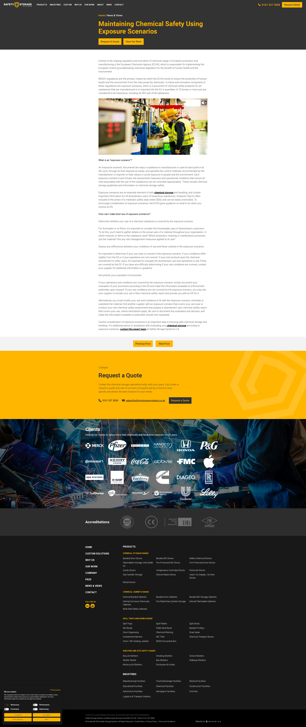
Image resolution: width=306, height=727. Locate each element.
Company (91, 573)
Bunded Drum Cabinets (166, 597)
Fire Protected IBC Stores (168, 562)
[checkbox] (6, 705)
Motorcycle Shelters (132, 664)
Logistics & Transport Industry (137, 696)
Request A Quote (110, 41)
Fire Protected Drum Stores (202, 562)
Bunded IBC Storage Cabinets (203, 597)
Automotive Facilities (132, 691)
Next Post (164, 343)
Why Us (78, 5)
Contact (119, 5)
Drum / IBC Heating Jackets (136, 641)
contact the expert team (133, 329)
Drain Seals (194, 632)
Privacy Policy (151, 721)
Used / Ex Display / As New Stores (202, 576)
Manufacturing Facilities (134, 681)
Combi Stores (129, 570)
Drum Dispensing (131, 632)
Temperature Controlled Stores (170, 570)
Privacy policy (55, 690)
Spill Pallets (161, 623)
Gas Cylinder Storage (132, 574)
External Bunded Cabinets (135, 597)
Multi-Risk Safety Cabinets (135, 609)
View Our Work (133, 41)
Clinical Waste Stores (166, 574)
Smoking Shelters (164, 656)
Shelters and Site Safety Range (139, 651)
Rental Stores (129, 582)
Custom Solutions (97, 553)
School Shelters (196, 656)
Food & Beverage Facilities (168, 681)
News (109, 5)
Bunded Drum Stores (132, 558)
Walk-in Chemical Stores (200, 558)
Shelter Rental (129, 660)
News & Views (93, 585)
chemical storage (163, 192)
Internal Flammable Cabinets (202, 601)
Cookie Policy (139, 721)
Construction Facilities (199, 686)
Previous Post (142, 343)
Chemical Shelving (164, 632)
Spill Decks (194, 623)
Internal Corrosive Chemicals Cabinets (136, 603)
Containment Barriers (132, 636)
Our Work (89, 5)
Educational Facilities (132, 686)
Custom (67, 5)
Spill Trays (127, 623)
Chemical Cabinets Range (136, 592)
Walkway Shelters (197, 660)
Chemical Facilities (165, 686)
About (100, 5)
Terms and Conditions (166, 721)
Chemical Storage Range (135, 553)
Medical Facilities (197, 681)
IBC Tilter (160, 636)
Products (42, 5)
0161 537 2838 (271, 4)
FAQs (88, 579)
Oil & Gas (193, 691)
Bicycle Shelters (130, 656)
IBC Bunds (127, 628)
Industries (55, 5)
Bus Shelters (162, 660)
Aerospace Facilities (165, 691)
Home (101, 15)
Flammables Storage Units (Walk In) (138, 564)
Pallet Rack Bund (164, 628)
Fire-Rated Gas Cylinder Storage (171, 601)
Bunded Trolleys (196, 628)
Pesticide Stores (197, 570)
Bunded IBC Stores (165, 558)
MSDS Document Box (166, 641)
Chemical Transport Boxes (201, 636)
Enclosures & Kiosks (165, 664)
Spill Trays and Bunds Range (138, 618)
